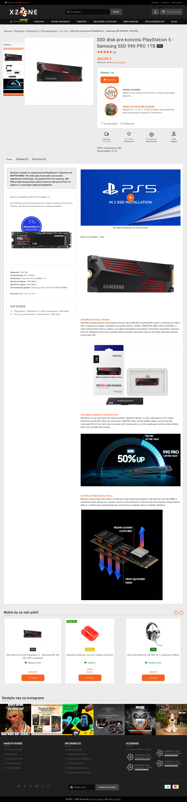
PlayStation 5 (33, 311)
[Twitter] (31, 786)
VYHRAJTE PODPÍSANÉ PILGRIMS (139, 107)
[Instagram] (43, 786)
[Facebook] (25, 786)
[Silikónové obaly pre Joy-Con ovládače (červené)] (89, 634)
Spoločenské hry (155, 21)
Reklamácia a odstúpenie (79, 759)
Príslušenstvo (110, 148)
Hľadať (116, 12)
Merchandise (131, 21)
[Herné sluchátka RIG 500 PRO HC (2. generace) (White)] (153, 634)
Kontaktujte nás (75, 750)
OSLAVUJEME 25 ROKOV (140, 750)
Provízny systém (75, 763)
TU (49, 197)
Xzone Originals (60, 21)
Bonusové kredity (15, 759)
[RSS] (49, 786)
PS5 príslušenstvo (49, 311)
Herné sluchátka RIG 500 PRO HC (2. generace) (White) (153, 655)
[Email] (19, 786)
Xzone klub (177, 3)
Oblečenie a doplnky (105, 21)
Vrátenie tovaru (14, 763)
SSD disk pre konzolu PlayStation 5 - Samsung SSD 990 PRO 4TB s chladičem (32, 656)
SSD (119, 148)
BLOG (174, 21)
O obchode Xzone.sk (77, 754)
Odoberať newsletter (107, 787)
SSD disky (64, 311)
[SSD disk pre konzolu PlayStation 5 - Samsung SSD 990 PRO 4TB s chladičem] (32, 634)
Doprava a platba (14, 750)
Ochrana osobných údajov (79, 772)
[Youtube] (37, 786)
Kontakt (155, 3)
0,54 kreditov (120, 62)
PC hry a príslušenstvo (25, 314)
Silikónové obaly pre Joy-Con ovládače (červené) (90, 655)
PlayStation (20, 311)
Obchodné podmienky (78, 768)
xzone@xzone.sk (18, 3)
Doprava (165, 3)
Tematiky (82, 21)
